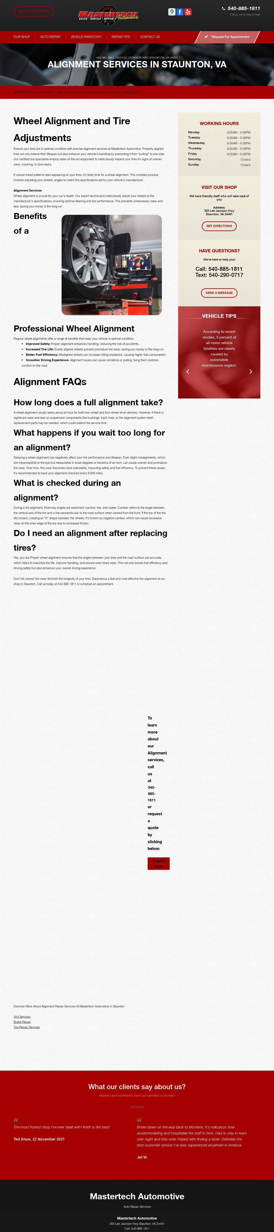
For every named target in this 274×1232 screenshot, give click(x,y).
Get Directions (219, 226)
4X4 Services (22, 1016)
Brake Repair (22, 1022)
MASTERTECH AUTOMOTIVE (33, 92)
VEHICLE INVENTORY (33, 11)
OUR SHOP (22, 37)
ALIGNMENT (131, 92)
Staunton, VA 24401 (163, 57)
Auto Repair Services (137, 1206)
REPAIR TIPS (121, 37)
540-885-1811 (244, 9)
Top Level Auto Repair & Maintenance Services (88, 92)
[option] (219, 352)
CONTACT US (150, 37)
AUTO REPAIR (50, 37)
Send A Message (219, 293)
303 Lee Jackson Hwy (132, 57)
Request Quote (159, 863)
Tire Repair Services (27, 1027)
